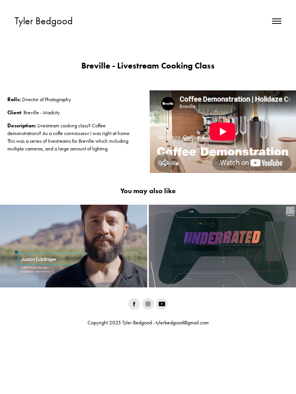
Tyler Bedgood (44, 21)
